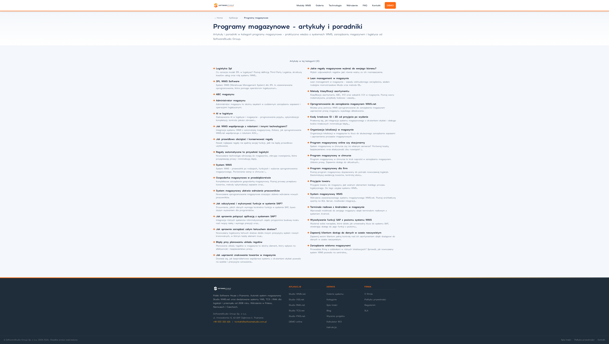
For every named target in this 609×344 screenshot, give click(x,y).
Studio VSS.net (296, 299)
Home (220, 17)
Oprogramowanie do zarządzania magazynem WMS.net (343, 104)
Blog (329, 310)
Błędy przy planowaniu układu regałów (239, 242)
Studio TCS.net (296, 310)
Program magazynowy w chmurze (330, 155)
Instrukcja (332, 327)
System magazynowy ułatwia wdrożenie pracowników (248, 190)
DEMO (390, 5)
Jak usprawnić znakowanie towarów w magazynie (246, 255)
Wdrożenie (352, 5)
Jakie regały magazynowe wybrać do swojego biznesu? (343, 68)
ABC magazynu (225, 94)
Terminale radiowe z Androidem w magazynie (337, 207)
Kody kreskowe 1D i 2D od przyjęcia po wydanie (339, 116)
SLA (366, 310)
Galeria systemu (335, 293)
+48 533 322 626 (221, 321)
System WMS (224, 164)
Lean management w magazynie (329, 78)
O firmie (368, 293)
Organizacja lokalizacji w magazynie (332, 129)
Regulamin (369, 305)
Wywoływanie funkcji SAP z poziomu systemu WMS (341, 219)
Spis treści (332, 305)
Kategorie (332, 299)
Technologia (335, 5)
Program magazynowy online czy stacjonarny (337, 142)
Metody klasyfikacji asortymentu (329, 91)
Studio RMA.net (297, 305)
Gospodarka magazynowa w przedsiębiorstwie (243, 177)
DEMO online (295, 321)
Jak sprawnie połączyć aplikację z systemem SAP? (246, 216)
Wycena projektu (336, 316)
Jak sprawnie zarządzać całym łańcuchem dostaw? (246, 229)
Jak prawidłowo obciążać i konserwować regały (244, 139)
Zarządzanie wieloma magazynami (330, 245)
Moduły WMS (304, 5)
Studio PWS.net (297, 316)
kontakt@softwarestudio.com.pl (251, 321)
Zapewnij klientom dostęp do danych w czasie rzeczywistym (345, 232)
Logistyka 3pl (224, 68)
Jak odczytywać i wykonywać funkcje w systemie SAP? (249, 203)
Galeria (320, 5)
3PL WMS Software (227, 81)
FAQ (365, 5)
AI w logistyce (224, 113)
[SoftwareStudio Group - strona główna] (224, 5)
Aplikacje (233, 17)
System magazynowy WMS (326, 194)
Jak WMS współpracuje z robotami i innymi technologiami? (251, 126)
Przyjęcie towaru (320, 181)
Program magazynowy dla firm (329, 168)
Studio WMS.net (297, 293)
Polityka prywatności (375, 299)
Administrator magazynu (230, 100)
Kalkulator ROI (334, 321)
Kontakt (376, 5)
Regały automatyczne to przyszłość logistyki (242, 152)
